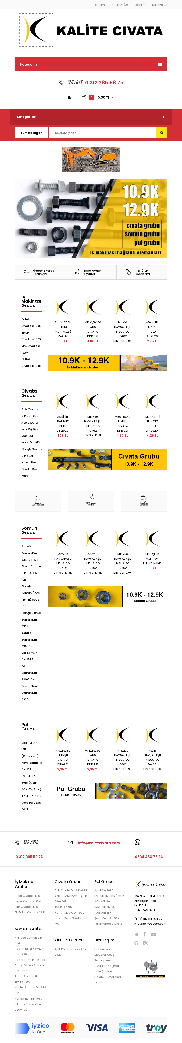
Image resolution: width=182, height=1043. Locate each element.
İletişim (99, 982)
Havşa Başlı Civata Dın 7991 (29, 469)
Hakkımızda (102, 949)
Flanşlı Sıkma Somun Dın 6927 (31, 619)
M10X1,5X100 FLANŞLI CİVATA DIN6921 (93, 329)
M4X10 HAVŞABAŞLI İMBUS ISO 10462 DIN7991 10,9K (122, 331)
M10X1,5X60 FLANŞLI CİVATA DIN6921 (122, 424)
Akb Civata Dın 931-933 (71, 890)
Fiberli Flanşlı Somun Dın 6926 (30, 692)
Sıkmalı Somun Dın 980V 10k (29, 673)
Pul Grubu (28, 727)
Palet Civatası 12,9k (28, 896)
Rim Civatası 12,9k (27, 907)
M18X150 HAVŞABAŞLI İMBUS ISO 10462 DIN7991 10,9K (122, 759)
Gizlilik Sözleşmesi (107, 966)
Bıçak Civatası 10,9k (28, 901)
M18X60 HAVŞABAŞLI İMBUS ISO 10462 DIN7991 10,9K (93, 426)
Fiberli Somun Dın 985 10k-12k (31, 573)
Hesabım (99, 5)
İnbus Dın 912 (30, 442)
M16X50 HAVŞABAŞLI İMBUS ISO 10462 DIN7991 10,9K (122, 563)
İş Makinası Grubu (31, 301)
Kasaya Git (159, 5)
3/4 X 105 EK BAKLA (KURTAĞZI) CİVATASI (63, 329)
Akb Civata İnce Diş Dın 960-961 (29, 429)
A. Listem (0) (119, 5)
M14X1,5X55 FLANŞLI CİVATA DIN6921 (93, 757)
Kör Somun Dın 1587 (28, 998)
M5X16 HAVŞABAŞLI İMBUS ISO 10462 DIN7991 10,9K (152, 759)
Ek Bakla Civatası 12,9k (30, 912)
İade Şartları (103, 971)
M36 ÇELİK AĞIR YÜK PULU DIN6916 (152, 559)
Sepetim (140, 5)
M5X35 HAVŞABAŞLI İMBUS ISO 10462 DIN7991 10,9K (93, 563)
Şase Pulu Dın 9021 (107, 918)
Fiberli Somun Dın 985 (30, 960)
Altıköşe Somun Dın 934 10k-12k (29, 553)
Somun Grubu (29, 531)
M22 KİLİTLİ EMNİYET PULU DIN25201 (152, 424)
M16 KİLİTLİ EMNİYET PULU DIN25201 (152, 329)
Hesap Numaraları (107, 977)
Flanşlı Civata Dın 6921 (70, 912)
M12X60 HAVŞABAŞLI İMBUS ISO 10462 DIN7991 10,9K (63, 563)
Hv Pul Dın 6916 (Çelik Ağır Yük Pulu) (31, 782)
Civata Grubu (29, 393)
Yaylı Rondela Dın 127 (109, 924)
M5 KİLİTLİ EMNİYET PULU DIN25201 (63, 424)
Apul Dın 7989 (31, 796)
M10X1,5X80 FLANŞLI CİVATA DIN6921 (63, 757)
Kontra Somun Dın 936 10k (29, 639)
